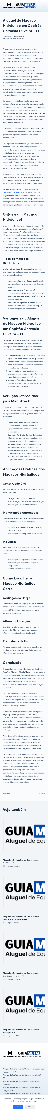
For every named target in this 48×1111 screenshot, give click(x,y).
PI (26, 39)
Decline (29, 1107)
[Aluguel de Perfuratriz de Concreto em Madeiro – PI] (24, 835)
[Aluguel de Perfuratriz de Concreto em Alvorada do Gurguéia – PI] (24, 892)
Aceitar (18, 1107)
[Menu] (44, 6)
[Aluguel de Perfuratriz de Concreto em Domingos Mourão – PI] (24, 949)
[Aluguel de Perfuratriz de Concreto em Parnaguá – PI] (24, 1005)
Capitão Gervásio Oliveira (15, 39)
